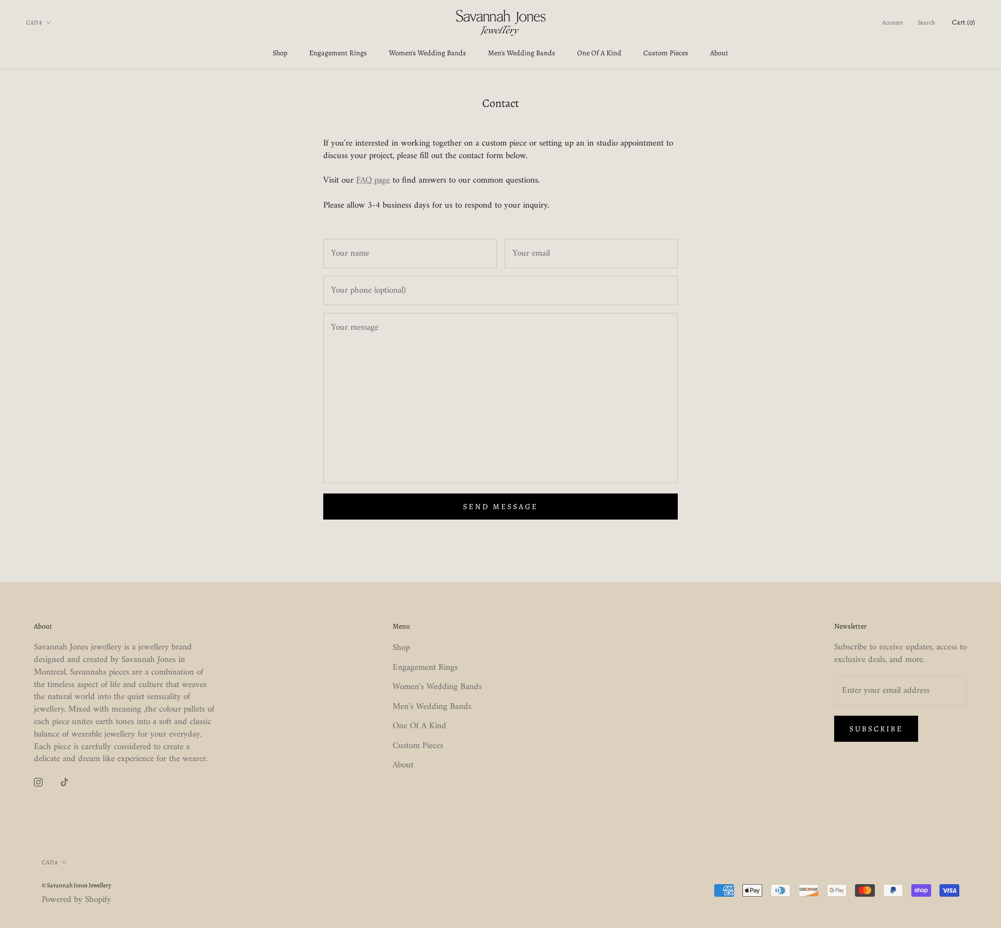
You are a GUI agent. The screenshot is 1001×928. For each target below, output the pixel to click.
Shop (280, 53)
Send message (500, 506)
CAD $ (34, 22)
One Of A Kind (599, 53)
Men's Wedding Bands (521, 53)
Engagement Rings (338, 53)
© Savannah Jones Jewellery (76, 885)
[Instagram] (38, 782)
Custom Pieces (665, 53)
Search (926, 22)
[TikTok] (64, 782)
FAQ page (373, 180)
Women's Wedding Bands (427, 53)
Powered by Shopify (76, 900)
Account (892, 22)
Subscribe (876, 729)
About (719, 53)
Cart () (963, 22)
